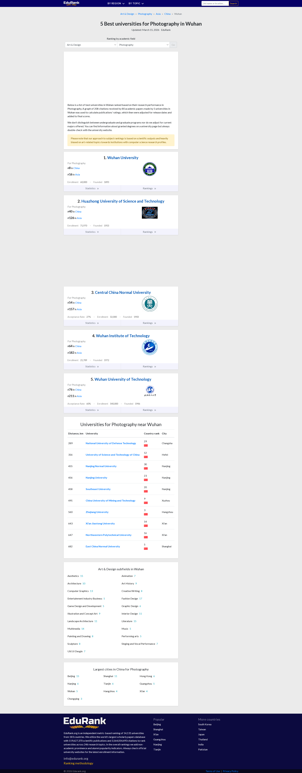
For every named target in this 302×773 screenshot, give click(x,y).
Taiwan (202, 729)
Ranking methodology (78, 763)
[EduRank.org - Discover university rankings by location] (71, 3)
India (201, 744)
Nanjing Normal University (101, 466)
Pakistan (203, 749)
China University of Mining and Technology (110, 500)
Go (173, 44)
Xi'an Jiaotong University (100, 523)
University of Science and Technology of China (113, 454)
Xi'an (156, 734)
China (167, 13)
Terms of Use (213, 771)
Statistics (90, 188)
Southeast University (98, 488)
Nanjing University (96, 477)
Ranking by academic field (121, 38)
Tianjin (157, 749)
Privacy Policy (230, 771)
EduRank (166, 29)
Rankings (148, 188)
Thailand (203, 739)
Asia (158, 13)
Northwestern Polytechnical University (108, 534)
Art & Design (127, 13)
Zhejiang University (97, 511)
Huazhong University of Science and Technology (121, 201)
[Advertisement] (91, 79)
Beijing (157, 724)
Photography (145, 13)
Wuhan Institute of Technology (121, 335)
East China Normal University (103, 546)
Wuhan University (120, 157)
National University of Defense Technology (111, 443)
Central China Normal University (121, 292)
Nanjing (157, 744)
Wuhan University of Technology (121, 379)
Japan (201, 734)
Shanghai (158, 729)
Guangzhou (159, 739)
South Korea (204, 724)
